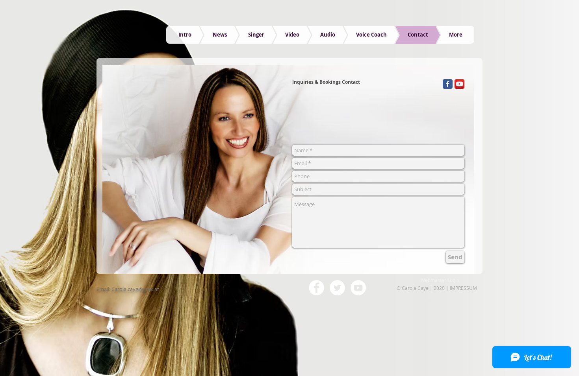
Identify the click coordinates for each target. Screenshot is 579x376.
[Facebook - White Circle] (316, 287)
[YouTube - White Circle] (358, 287)
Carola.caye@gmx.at (135, 289)
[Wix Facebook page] (448, 84)
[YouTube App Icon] (459, 84)
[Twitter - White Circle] (337, 287)
